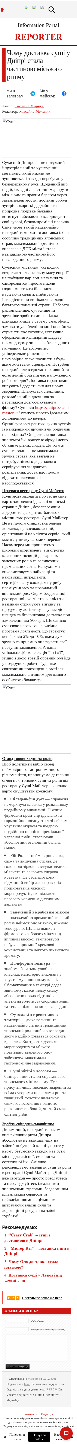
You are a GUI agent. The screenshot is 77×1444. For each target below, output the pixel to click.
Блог (27, 1384)
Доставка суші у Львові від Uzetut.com (33, 1277)
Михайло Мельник (34, 111)
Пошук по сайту (39, 1436)
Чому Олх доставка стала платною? (31, 1264)
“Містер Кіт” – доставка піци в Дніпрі (37, 1251)
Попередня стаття (17, 1436)
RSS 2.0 (51, 1389)
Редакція (47, 1414)
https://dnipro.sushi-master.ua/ (36, 410)
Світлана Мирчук (29, 105)
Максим (33, 1379)
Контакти (30, 1414)
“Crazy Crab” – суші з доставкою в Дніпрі (27, 1237)
